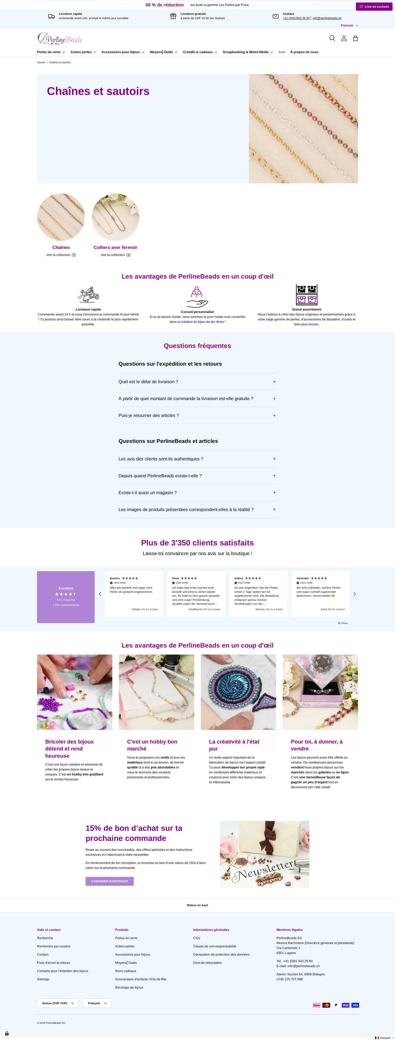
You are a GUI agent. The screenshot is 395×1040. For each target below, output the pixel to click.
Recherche (45, 938)
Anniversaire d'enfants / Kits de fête (140, 979)
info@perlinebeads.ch (327, 18)
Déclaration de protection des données (221, 954)
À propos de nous (304, 52)
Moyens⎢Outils (161, 52)
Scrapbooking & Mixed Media (245, 52)
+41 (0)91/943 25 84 (296, 18)
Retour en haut (197, 905)
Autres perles (81, 52)
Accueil (41, 62)
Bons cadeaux (125, 971)
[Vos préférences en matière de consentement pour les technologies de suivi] (6, 1033)
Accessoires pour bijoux (121, 52)
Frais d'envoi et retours (53, 962)
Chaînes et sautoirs (60, 62)
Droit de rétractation (207, 962)
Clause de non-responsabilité (214, 946)
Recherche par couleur (53, 946)
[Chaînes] (61, 217)
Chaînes (61, 247)
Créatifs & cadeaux (198, 52)
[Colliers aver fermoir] (115, 217)
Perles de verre (48, 52)
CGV (196, 938)
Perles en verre (126, 938)
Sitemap (43, 979)
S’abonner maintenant (109, 881)
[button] (355, 38)
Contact (42, 954)
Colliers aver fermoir (115, 247)
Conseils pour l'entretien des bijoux (62, 971)
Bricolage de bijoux (129, 987)
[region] (227, 594)
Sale (282, 52)
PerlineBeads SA (55, 1022)
